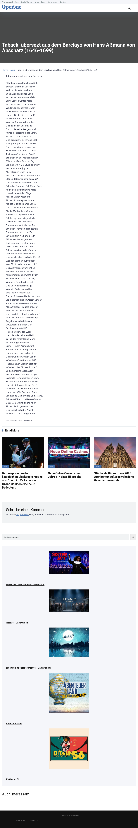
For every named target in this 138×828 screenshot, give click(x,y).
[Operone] (11, 7)
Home (5, 69)
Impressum (33, 820)
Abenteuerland (14, 723)
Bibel (43, 2)
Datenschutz (21, 820)
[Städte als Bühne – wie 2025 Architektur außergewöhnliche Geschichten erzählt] (115, 452)
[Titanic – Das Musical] (69, 600)
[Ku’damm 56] (69, 748)
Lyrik (37, 2)
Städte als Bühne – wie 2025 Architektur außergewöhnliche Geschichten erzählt (114, 477)
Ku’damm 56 (12, 779)
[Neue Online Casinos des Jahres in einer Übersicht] (69, 452)
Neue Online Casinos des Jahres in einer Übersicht (64, 475)
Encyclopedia (53, 2)
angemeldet (22, 514)
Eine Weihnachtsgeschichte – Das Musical (28, 667)
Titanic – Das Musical (17, 622)
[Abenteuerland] (69, 693)
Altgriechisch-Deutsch (10, 2)
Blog (5, 466)
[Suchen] (133, 537)
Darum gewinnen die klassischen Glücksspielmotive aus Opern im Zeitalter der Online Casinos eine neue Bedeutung (22, 480)
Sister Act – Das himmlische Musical (25, 584)
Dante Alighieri (26, 2)
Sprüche (63, 2)
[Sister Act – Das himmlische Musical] (69, 562)
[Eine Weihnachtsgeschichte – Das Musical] (69, 642)
